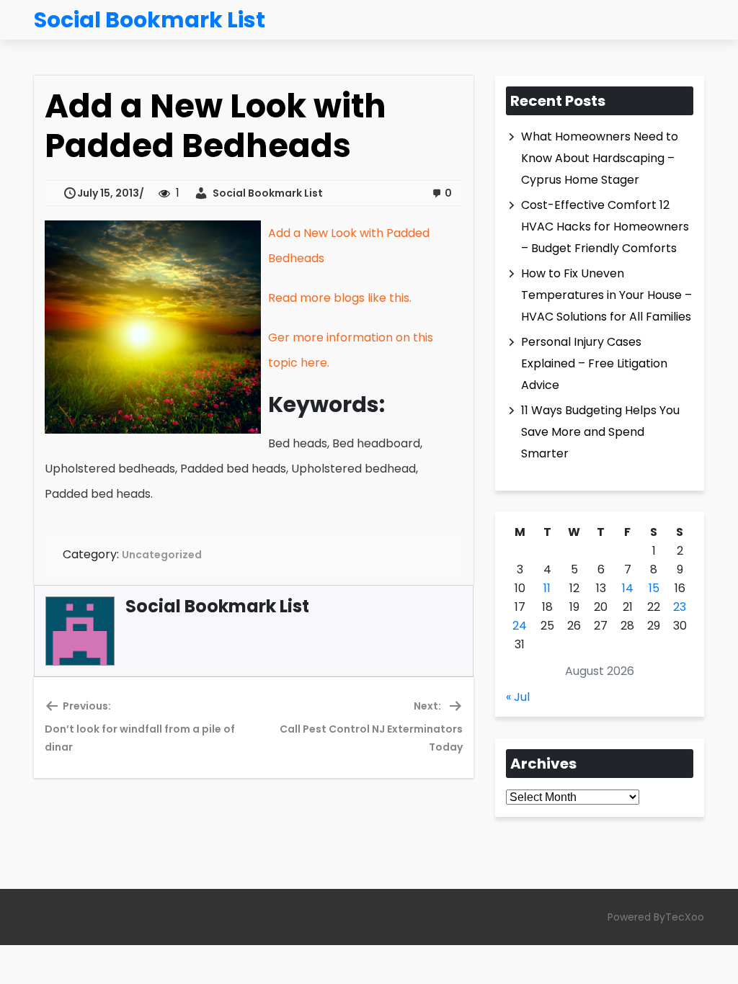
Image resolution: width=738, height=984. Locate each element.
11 (547, 588)
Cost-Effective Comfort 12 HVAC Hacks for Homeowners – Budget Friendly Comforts (605, 226)
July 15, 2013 (108, 193)
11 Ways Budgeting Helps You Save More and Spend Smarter (600, 432)
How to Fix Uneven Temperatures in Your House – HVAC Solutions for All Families (606, 295)
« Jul (518, 697)
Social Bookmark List (265, 193)
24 (519, 625)
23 (679, 607)
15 (654, 588)
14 (627, 588)
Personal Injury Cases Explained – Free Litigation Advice (594, 363)
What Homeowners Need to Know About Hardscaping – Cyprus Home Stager (599, 158)
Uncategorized (162, 554)
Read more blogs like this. (340, 298)
